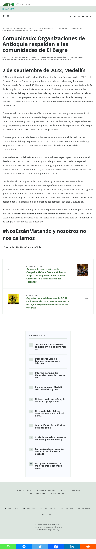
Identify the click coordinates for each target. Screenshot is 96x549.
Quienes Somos (24, 491)
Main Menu (9, 9)
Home (5, 57)
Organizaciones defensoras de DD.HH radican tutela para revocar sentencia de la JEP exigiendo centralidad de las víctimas (47, 301)
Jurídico (75, 491)
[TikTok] (91, 17)
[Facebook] (71, 17)
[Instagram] (79, 17)
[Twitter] (75, 17)
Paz (63, 491)
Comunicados (77, 28)
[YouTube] (83, 17)
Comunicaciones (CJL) (23, 28)
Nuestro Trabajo (46, 491)
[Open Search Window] (4, 16)
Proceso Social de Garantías (28, 31)
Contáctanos (58, 494)
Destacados (8, 31)
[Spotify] (87, 17)
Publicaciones (38, 494)
